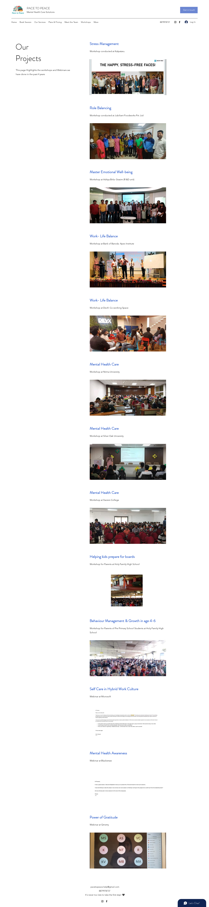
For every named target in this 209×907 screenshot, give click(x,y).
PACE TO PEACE (38, 8)
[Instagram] (175, 22)
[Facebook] (179, 22)
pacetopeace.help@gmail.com (105, 886)
